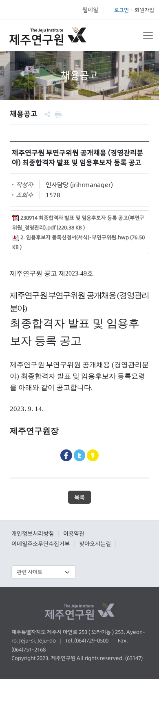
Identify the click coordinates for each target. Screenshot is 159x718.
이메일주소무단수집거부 (40, 544)
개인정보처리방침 (32, 533)
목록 (79, 497)
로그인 (121, 9)
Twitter (80, 455)
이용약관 (73, 533)
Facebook (66, 455)
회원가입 (144, 9)
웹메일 (90, 10)
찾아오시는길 (95, 544)
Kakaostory (93, 455)
